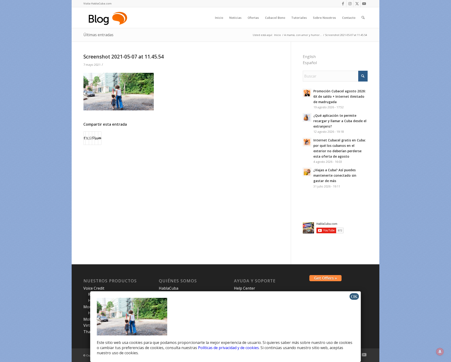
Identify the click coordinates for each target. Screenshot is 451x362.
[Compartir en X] (87, 138)
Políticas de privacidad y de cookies (228, 347)
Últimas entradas (98, 34)
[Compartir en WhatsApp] (90, 138)
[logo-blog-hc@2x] (108, 17)
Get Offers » (325, 278)
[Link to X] (357, 3)
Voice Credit (93, 288)
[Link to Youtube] (364, 3)
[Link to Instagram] (349, 3)
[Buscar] (363, 17)
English (309, 56)
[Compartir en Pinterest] (93, 138)
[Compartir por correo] (99, 138)
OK (354, 296)
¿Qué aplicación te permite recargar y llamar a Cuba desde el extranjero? (339, 120)
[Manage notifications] (440, 351)
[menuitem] (97, 3)
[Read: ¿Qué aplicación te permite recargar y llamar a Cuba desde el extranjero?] (307, 117)
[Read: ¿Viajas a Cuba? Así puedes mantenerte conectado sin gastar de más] (307, 172)
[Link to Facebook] (342, 3)
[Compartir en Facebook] (84, 138)
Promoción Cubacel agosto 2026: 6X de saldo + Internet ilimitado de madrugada (339, 96)
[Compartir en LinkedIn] (96, 138)
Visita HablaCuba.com (97, 3)
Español (310, 62)
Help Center (244, 288)
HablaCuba (168, 288)
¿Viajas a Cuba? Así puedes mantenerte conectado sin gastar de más (334, 175)
